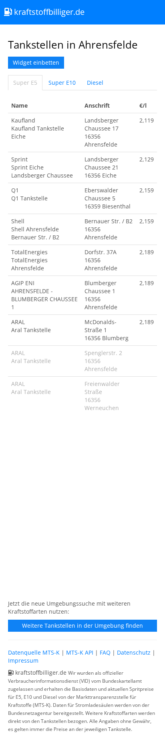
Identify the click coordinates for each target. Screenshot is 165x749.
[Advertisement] (82, 510)
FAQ (105, 652)
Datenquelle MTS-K (34, 652)
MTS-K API (79, 652)
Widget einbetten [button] (36, 62)
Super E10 (62, 82)
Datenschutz (134, 652)
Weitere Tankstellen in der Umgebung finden (82, 625)
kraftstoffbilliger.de (48, 11)
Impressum (23, 660)
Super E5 (25, 82)
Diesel (95, 82)
